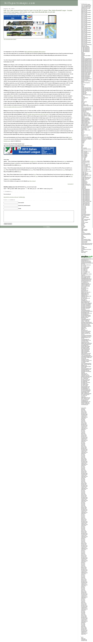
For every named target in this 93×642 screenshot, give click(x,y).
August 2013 (83, 561)
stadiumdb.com (84, 373)
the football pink (84, 383)
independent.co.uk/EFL (85, 324)
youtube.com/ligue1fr (85, 403)
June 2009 (83, 612)
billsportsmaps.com (20, 2)
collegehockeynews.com (86, 280)
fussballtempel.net (33, 161)
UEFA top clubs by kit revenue (86, 243)
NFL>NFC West (83, 213)
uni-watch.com (84, 395)
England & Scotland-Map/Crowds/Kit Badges (85, 118)
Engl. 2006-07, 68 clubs (85, 113)
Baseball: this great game (86, 262)
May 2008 (83, 625)
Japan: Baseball (84, 152)
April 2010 (83, 602)
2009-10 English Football (86, 12)
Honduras (83, 140)
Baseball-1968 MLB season (86, 67)
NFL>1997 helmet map (85, 204)
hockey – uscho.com (85, 321)
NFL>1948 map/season (85, 190)
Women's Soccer (84, 251)
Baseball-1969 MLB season (86, 68)
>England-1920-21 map (86, 7)
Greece (82, 134)
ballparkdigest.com (85, 259)
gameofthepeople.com (85, 301)
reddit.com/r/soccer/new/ (86, 353)
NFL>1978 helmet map (85, 202)
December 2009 (84, 606)
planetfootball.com (84, 345)
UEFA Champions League (85, 239)
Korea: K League (84, 155)
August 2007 (83, 634)
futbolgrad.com (84, 300)
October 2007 (83, 632)
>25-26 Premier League (85, 4)
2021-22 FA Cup (84, 37)
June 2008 (83, 624)
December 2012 (84, 569)
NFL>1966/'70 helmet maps (86, 201)
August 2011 (83, 585)
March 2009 (83, 615)
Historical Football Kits (85, 320)
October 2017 (83, 511)
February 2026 (84, 412)
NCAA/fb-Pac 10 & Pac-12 (86, 185)
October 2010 (83, 595)
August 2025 (83, 418)
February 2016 (84, 531)
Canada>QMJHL (84, 92)
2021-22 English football (86, 36)
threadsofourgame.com (85, 389)
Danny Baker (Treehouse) (86, 281)
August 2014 (83, 549)
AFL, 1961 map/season (85, 48)
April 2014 (83, 553)
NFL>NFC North (83, 211)
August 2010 (83, 597)
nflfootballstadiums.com (85, 337)
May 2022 (83, 456)
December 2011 (84, 581)
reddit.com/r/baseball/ (85, 349)
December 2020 (84, 473)
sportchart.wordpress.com (86, 368)
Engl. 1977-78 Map (85, 112)
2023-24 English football (86, 40)
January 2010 (83, 605)
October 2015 (83, 535)
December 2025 (84, 414)
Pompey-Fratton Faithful (85, 346)
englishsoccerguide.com (86, 284)
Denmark (83, 102)
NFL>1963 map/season (85, 199)
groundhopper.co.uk (85, 312)
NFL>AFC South (83, 208)
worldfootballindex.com (85, 401)
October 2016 (83, 523)
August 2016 (83, 525)
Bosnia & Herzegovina (85, 82)
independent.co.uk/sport (86, 325)
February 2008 (84, 628)
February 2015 (84, 543)
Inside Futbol (83, 327)
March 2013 (83, 566)
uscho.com (83, 396)
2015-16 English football (86, 24)
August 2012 (83, 573)
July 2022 (83, 454)
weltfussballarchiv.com (85, 397)
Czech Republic (84, 101)
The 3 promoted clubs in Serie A (10, 39)
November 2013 (84, 558)
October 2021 (83, 463)
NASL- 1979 (83, 160)
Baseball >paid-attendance (86, 58)
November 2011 (84, 582)
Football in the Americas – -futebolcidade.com (86, 293)
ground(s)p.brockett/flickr (86, 304)
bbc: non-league (84, 271)
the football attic (84, 381)
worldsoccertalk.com (85, 402)
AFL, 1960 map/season (85, 47)
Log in (82, 637)
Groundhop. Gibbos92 (85, 308)
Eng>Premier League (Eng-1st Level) (87, 106)
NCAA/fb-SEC (83, 186)
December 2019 (84, 485)
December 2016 (84, 521)
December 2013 (84, 557)
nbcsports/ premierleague (86, 335)
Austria (82, 56)
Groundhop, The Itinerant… (86, 306)
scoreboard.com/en (85, 359)
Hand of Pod (83, 318)
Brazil (82, 83)
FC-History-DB (83, 289)
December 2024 (84, 425)
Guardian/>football (84, 317)
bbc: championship (85, 268)
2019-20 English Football (86, 32)
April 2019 (83, 493)
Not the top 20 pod (84, 341)
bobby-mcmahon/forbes (86, 276)
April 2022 (83, 457)
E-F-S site (10, 179)
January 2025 (83, 424)
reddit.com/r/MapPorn (85, 351)
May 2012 (83, 576)
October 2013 (83, 559)
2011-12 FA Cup (84, 17)
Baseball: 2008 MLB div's (86, 72)
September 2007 (84, 633)
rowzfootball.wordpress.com (86, 356)
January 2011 (83, 592)
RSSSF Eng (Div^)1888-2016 (86, 357)
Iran (82, 144)
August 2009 (83, 610)
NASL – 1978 (83, 159)
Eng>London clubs (84, 104)
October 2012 (83, 571)
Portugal (82, 225)
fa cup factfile (83, 287)
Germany (83, 131)
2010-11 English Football (86, 14)
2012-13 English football (86, 18)
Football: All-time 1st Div (85, 129)
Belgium (82, 81)
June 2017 (83, 515)
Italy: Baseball (13, 13)
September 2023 (84, 440)
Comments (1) (70, 184)
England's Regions (84, 120)
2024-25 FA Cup (84, 43)
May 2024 (83, 432)
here (39, 139)
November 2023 (84, 438)
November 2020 (84, 474)
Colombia (83, 96)
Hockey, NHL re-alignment (86, 136)
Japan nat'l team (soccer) (86, 151)
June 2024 (83, 431)
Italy (9, 13)
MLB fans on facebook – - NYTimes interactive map (86, 333)
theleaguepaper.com (85, 387)
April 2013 (83, 565)
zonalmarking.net (84, 404)
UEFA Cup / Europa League (86, 240)
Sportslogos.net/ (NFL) (85, 370)
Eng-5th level (83, 110)
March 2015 (83, 542)
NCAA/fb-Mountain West (85, 184)
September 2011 (84, 584)
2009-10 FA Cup (84, 13)
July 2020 (83, 478)
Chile (82, 95)
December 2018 (84, 497)
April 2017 (83, 517)
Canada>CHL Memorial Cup (86, 89)
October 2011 (83, 583)
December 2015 (84, 533)
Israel (82, 146)
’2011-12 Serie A (32, 181)
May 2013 (83, 564)
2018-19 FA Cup (84, 31)
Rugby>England (84, 230)
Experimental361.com (85, 285)
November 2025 (84, 415)
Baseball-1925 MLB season (86, 61)
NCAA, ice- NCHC (84, 170)
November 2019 (84, 486)
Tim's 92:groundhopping (85, 390)
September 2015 (84, 536)
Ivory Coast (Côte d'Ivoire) (86, 149)
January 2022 (83, 460)
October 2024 (83, 427)
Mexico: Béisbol (84, 156)
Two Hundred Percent (85, 394)
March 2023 (83, 446)
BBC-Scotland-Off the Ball (86, 265)
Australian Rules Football (85, 55)
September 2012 (84, 572)
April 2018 (83, 505)
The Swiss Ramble (84, 385)
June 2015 (83, 539)
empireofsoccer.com (85, 283)
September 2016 (84, 524)
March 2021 (83, 470)
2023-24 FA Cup (84, 41)
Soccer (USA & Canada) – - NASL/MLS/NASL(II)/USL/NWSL (86, 234)
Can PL (82, 85)
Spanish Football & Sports (86, 366)
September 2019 (84, 488)
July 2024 (83, 430)
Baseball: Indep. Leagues (86, 73)
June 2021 (83, 467)
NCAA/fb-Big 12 (84, 181)
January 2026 (83, 413)
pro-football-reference (85, 348)
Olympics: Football (84, 222)
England (82, 116)
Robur (12, 95)
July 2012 (83, 574)
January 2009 (83, 617)
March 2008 (83, 627)
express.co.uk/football (85, 286)
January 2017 (83, 520)
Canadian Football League (86, 94)
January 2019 (83, 496)
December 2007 (84, 630)
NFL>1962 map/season (85, 198)
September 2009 (84, 609)
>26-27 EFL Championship (86, 5)
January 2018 (83, 508)
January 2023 (83, 448)
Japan (82, 150)
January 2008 (83, 629)
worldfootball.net (84, 400)
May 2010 (83, 601)
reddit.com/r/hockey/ (85, 350)
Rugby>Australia (84, 229)
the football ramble (84, 384)
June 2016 (83, 527)
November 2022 (84, 450)
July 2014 (83, 550)
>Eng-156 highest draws (86, 6)
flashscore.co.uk (84, 291)
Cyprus (82, 100)
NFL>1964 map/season (85, 200)
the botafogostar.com (85, 380)
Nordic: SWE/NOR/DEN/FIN (85, 219)
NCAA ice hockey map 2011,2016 (85, 163)
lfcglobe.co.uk (84, 328)
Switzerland (83, 237)
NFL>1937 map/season (85, 189)
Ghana (82, 132)
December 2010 (84, 593)
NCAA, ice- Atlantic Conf (85, 166)
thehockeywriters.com (85, 386)
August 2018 (83, 501)
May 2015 (83, 540)
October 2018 (83, 499)
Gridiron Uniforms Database (86, 303)
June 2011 (83, 587)
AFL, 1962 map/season (85, 49)
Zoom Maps (83, 252)
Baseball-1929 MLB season (86, 65)
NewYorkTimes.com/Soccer (86, 336)
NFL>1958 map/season (85, 194)
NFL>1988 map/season (85, 203)
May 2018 (83, 504)
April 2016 (83, 529)
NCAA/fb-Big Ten (84, 183)
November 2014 (84, 546)
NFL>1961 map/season (85, 197)
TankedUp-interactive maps (86, 376)
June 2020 (83, 479)
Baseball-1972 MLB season (86, 71)
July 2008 (83, 623)
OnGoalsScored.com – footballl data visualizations (86, 343)
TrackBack (22, 197)
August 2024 (83, 429)
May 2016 (83, 528)
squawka (83, 372)
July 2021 (83, 466)
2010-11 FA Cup (84, 15)
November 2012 (84, 570)
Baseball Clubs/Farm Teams (86, 59)
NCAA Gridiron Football (85, 161)
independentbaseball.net (86, 326)
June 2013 (83, 563)
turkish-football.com (85, 392)
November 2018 (84, 498)
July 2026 (83, 409)
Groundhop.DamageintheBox (86, 311)
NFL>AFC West (83, 209)
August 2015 (83, 537)
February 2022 (84, 459)
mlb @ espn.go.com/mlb (86, 331)
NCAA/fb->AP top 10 (85, 179)
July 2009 (83, 611)
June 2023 (83, 443)
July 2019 (83, 490)
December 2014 (84, 545)
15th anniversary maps (85, 8)
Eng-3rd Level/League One (86, 108)
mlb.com (82, 334)
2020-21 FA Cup (84, 35)
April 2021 (83, 469)
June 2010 (83, 599)
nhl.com (82, 338)
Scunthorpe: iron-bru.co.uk (86, 360)
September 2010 (84, 597)
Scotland (82, 232)
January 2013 (83, 568)
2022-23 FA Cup (84, 39)
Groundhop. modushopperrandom (85, 310)
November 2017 (84, 510)
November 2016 (84, 522)
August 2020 (83, 477)
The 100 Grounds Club (85, 377)
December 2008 (84, 618)
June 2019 (83, 491)
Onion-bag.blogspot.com (86, 344)
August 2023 (83, 441)
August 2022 (83, 453)
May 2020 (83, 480)
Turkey (82, 238)
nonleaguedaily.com (85, 339)
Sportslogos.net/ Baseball (86, 371)
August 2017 (83, 513)
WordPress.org (84, 640)
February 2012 (84, 579)
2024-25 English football (86, 42)
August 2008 (83, 622)
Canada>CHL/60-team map (86, 90)
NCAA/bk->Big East (84, 173)
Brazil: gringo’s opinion (85, 277)
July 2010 (83, 598)
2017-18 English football (86, 28)
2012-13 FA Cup (84, 19)
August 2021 (83, 465)
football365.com (84, 295)
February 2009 (84, 616)
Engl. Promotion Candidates (86, 115)
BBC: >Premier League (85, 267)
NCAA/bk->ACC (83, 172)
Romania (82, 227)
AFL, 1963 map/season (85, 50)
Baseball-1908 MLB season (86, 60)
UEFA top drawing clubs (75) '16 (86, 245)
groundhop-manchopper (86, 307)
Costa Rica (83, 98)
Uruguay (82, 248)
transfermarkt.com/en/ (85, 391)
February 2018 (84, 507)
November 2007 (84, 631)
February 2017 (84, 519)
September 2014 (84, 548)
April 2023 (83, 445)
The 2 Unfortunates (84, 378)
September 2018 (84, 500)
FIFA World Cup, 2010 (85, 127)
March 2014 (83, 554)
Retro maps (83, 226)
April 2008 (83, 626)
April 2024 (83, 433)
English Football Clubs (85, 121)
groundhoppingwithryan (86, 315)
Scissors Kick (83, 358)
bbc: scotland (83, 273)
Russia (82, 231)
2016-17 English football (86, 26)
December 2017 (84, 509)
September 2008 (84, 621)
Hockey (82, 135)
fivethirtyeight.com (84, 290)
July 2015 (83, 538)
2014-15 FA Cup (84, 23)
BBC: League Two (84, 270)
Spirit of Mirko (83, 367)
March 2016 (83, 530)
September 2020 (84, 476)
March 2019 (83, 494)
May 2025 (83, 420)
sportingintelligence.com (86, 369)
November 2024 (84, 426)
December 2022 (84, 449)
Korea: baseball (84, 154)
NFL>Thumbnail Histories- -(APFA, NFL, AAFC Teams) (86, 215)
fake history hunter (84, 288)
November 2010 (84, 594)
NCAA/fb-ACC (83, 180)
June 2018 (83, 503)
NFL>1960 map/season (85, 196)
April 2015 (83, 541)
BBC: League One (84, 269)
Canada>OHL (83, 91)
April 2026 (83, 410)
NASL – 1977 (83, 158)
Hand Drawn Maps (84, 135)
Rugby (82, 228)
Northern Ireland (84, 220)
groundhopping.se (84, 314)
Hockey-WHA (83, 140)
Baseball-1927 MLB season (86, 63)
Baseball (83, 57)
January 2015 (83, 544)
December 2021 (84, 461)
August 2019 (83, 489)
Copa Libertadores (84, 97)
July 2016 (83, 526)
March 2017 (83, 518)
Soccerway (83, 362)
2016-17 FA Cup (84, 27)
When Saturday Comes (85, 398)
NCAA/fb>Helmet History (85, 178)
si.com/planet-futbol (85, 361)
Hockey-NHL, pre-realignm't (86, 139)
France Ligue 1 (84, 299)
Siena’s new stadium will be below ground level (13, 106)
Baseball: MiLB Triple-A (85, 77)
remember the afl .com (85, 354)
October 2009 (83, 608)
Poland (82, 224)
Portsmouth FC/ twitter (85, 347)
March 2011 (83, 590)
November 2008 (84, 619)
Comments (84, 639)
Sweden (82, 236)
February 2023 (84, 447)
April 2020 (83, 481)
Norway (82, 221)
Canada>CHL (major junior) (86, 88)
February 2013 (84, 567)
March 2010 (83, 602)
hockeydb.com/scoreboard (86, 322)
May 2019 (83, 492)
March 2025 (83, 422)
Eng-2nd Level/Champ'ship (86, 107)
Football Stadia (84, 128)
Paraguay (83, 223)
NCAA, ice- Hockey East (85, 169)
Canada (82, 86)
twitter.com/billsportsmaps (86, 393)
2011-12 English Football (86, 16)
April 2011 (83, 589)
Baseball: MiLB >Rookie (85, 74)
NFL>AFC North (83, 207)
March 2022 (83, 458)
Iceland (82, 143)
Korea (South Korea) (85, 153)
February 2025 (84, 423)
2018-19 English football (86, 30)
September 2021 (84, 464)
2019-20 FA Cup (84, 33)
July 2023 (83, 442)
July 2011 (83, 586)
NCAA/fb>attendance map (86, 177)
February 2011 (84, 591)
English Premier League (85, 122)
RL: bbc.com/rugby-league (86, 355)
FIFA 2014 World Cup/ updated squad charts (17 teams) (86, 126)
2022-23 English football (86, 38)
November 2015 (84, 534)
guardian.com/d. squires (86, 316)
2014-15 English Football (86, 22)
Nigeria (82, 218)
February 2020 (84, 483)
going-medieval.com (85, 302)
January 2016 (83, 532)
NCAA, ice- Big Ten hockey (86, 167)
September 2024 (84, 428)
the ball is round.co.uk (85, 379)
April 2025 (83, 421)
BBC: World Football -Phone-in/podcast (86, 275)
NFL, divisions (83, 216)
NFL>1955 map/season (85, 191)
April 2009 (83, 614)
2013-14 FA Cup (84, 21)
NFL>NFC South (83, 212)
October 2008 (83, 620)
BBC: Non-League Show (85, 272)
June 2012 (83, 575)
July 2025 (83, 419)
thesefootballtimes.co (85, 388)
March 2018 (83, 506)
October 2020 (83, 475)
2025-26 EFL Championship (86, 44)
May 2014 (83, 552)
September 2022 (84, 452)
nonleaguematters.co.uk (86, 340)
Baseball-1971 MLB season (86, 70)
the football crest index (85, 382)
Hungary (82, 142)
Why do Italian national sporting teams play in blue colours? (37, 114)
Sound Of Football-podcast (86, 363)
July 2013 (83, 562)
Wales (82, 250)
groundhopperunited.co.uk (86, 313)
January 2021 (83, 472)
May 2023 (83, 444)
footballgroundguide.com (86, 296)
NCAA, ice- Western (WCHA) (86, 171)
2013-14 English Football (86, 20)
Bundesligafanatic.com (85, 278)
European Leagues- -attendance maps (85, 124)
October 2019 (83, 487)
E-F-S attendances (84, 282)
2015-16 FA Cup (84, 25)
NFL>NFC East (83, 210)
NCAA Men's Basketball (85, 164)
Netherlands (83, 188)
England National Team (85, 119)
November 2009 (84, 607)
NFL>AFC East (83, 206)
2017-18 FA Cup (84, 29)
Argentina (83, 53)
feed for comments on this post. (11, 197)
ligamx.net (83, 329)
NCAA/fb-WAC (83, 187)
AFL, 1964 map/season (85, 51)
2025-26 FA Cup (84, 45)
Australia (83, 54)
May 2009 (83, 613)
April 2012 (83, 577)
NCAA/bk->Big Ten (84, 174)
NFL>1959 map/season (85, 195)
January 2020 (83, 484)
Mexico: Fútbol (84, 157)
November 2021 (84, 462)
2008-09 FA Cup (84, 11)
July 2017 (83, 514)
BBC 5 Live (83, 263)
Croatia (82, 99)
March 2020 (83, 482)
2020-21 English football (86, 34)
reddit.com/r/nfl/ (84, 352)
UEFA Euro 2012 (84, 242)
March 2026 (83, 411)
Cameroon (83, 84)
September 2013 (84, 560)
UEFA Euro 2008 (84, 241)
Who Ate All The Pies (85, 399)
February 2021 (84, 471)
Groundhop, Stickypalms (86, 305)
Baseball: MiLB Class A (85, 75)
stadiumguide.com (84, 374)
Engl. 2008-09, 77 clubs (85, 114)
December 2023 (84, 437)
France (82, 130)
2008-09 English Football (86, 10)
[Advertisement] (30, 46)
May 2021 (83, 468)
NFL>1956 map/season (85, 192)
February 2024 (84, 435)
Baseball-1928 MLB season (86, 64)
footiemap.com (84, 297)
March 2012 (83, 578)
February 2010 (84, 603)
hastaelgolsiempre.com (85, 319)
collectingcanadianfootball (86, 279)
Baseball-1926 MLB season (86, 62)
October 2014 (83, 547)
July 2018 (83, 502)
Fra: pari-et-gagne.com (85, 298)
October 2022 (83, 451)
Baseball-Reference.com (86, 261)
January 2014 (83, 556)
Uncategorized (84, 247)
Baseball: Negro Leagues (86, 80)
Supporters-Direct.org (85, 375)
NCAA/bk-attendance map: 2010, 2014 (86, 176)
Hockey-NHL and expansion (86, 138)
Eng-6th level (83, 111)
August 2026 (83, 408)
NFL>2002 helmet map (85, 205)
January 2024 (83, 436)
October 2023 (83, 439)
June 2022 (83, 455)
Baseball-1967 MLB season (86, 66)
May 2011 (83, 588)
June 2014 (83, 551)
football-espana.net (85, 294)
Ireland (82, 145)
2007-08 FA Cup (84, 9)
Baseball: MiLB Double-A (85, 76)
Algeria (82, 52)
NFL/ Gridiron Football (85, 217)
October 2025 (83, 416)
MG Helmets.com (84, 330)
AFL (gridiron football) (85, 46)
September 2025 (84, 417)
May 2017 (83, 516)
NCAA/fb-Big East (84, 182)
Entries (83, 638)
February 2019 (84, 495)
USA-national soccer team (86, 249)
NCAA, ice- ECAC (84, 168)
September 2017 (84, 512)
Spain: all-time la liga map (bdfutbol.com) (86, 365)
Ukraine (82, 246)
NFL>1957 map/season (85, 193)
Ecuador (82, 103)
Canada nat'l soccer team (86, 87)
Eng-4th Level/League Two (86, 109)
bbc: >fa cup (83, 266)
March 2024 (83, 434)
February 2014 (84, 555)
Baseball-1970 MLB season (86, 69)
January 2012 (83, 580)
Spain (82, 235)
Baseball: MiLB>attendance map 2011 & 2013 (86, 79)
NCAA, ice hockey (84, 165)
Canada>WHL (83, 93)
